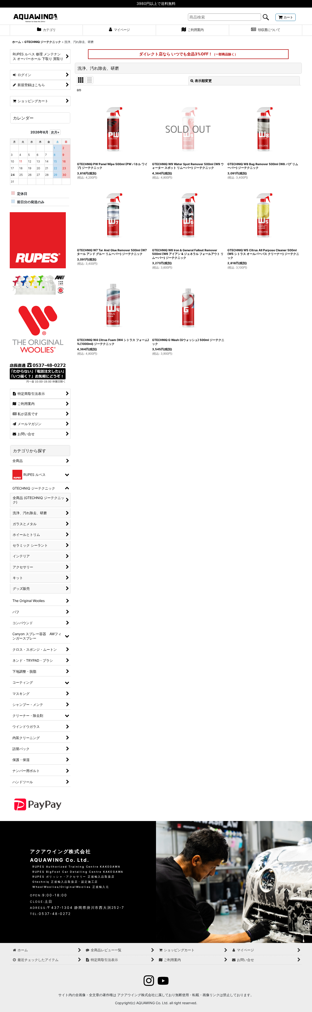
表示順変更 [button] (203, 81)
